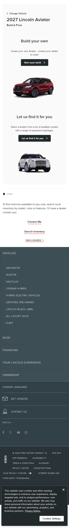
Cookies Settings (52, 518)
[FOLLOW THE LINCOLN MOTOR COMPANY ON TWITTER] (11, 432)
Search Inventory (34, 231)
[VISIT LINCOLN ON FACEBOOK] (3, 432)
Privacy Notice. (33, 510)
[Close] (63, 492)
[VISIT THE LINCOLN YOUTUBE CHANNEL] (18, 432)
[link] (30, 453)
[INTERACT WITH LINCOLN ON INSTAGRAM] (26, 432)
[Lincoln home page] (6, 460)
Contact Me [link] (34, 221)
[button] (34, 338)
